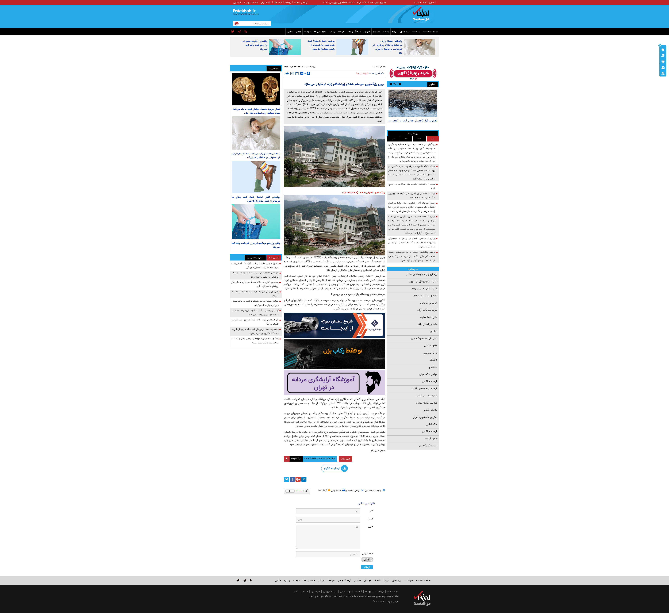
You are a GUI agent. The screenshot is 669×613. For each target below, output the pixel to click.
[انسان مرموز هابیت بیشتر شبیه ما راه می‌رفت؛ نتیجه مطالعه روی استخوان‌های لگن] (256, 89)
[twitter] (232, 31)
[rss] (245, 31)
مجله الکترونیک (251, 2)
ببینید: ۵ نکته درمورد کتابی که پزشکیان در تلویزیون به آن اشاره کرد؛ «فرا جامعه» (411, 196)
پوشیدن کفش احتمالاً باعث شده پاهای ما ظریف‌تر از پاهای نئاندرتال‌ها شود (321, 45)
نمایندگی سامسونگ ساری (423, 338)
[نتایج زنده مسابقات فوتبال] (663, 73)
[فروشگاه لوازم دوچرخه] (334, 354)
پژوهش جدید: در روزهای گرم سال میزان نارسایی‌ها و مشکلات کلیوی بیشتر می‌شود (255, 331)
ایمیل (370, 519)
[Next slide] (391, 84)
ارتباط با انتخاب (300, 2)
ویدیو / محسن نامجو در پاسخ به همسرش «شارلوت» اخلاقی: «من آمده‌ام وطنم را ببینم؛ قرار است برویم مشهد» (411, 243)
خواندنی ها (320, 32)
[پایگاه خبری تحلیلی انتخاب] (424, 15)
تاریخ (394, 32)
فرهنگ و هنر (354, 32)
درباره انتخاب (392, 591)
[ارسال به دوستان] (292, 73)
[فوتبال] (663, 61)
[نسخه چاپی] (287, 73)
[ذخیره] (297, 73)
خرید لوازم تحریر (428, 303)
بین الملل (404, 32)
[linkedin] (303, 479)
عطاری (433, 331)
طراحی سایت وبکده (426, 403)
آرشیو (296, 591)
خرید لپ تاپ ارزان (427, 310)
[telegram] (239, 31)
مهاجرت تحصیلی (428, 374)
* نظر (370, 527)
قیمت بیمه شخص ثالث (424, 388)
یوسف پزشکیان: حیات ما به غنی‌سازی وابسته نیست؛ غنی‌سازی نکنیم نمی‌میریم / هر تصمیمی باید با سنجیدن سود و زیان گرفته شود (411, 256)
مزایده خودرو (430, 410)
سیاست (416, 32)
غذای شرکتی (430, 346)
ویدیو (298, 32)
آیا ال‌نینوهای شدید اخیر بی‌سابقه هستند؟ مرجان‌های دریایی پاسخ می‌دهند (255, 312)
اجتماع (376, 32)
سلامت (307, 32)
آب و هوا (278, 2)
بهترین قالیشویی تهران (425, 417)
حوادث (341, 32)
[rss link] (251, 580)
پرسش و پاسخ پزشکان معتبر (422, 274)
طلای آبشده (431, 438)
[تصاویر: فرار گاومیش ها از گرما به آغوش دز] (413, 103)
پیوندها (288, 2)
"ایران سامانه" (379, 601)
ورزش (332, 32)
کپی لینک (345, 459)
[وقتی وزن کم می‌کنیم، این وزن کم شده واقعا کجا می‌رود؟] (256, 222)
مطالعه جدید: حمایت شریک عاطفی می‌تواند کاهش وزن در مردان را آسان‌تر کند (255, 303)
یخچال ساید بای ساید (425, 296)
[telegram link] (244, 580)
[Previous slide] (400, 84)
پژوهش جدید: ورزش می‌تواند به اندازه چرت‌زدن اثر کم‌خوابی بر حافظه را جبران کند (387, 47)
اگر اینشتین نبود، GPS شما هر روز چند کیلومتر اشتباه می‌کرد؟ (255, 322)
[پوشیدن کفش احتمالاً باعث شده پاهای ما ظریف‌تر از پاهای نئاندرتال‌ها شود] (256, 177)
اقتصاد (386, 32)
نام (371, 510)
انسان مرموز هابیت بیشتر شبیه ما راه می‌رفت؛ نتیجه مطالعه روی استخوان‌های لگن (256, 111)
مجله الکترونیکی (330, 591)
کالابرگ (433, 360)
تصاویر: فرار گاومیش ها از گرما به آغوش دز (413, 120)
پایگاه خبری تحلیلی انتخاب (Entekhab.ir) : (363, 192)
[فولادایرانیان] (334, 325)
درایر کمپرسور (430, 353)
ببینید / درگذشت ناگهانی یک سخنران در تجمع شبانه (411, 186)
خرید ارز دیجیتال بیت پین (423, 281)
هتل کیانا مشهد (428, 317)
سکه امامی (431, 424)
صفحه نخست (430, 32)
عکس (290, 32)
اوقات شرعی (266, 2)
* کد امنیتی (367, 553)
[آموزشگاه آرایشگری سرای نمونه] (334, 382)
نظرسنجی (237, 2)
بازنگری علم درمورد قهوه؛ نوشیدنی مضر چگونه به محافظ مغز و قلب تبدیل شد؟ (255, 341)
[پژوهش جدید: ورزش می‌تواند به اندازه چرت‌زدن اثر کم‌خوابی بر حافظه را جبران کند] (256, 133)
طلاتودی (432, 367)
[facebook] (292, 479)
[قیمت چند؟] (663, 55)
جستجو (305, 591)
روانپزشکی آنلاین (428, 446)
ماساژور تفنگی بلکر (427, 324)
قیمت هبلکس (429, 381)
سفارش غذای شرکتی (426, 396)
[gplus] (298, 479)
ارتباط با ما (379, 591)
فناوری (367, 32)
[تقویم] (663, 67)
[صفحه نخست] (663, 49)
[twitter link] (238, 580)
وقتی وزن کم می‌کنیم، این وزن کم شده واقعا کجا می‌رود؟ (254, 45)
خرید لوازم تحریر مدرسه (424, 288)
